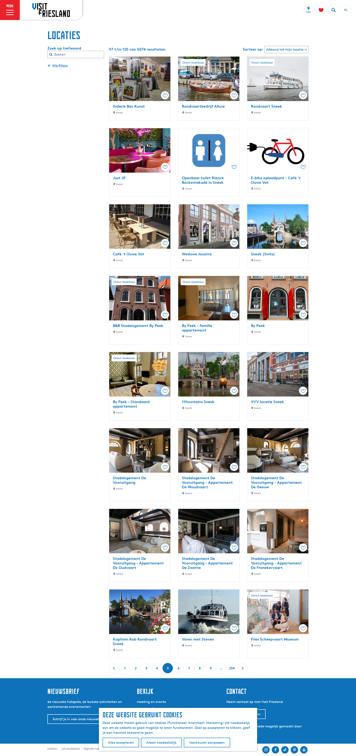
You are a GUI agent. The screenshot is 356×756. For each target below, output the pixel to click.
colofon (52, 748)
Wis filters (60, 65)
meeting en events (151, 702)
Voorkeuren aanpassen (207, 742)
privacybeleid (71, 748)
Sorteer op (253, 49)
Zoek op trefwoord (64, 48)
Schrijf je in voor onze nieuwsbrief (79, 719)
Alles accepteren (121, 742)
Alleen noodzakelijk (161, 742)
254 (232, 669)
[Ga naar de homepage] (51, 10)
